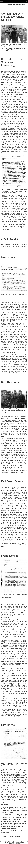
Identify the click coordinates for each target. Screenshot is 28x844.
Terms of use (21, 842)
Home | (10, 842)
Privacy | (17, 842)
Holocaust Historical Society (15, 4)
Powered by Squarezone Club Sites (14, 843)
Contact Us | (6, 842)
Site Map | (13, 842)
